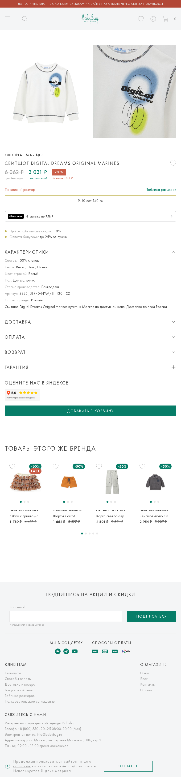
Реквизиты (13, 672)
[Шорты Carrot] (69, 482)
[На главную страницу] (90, 18)
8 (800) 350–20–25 (35, 728)
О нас (145, 672)
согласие (22, 766)
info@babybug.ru (49, 734)
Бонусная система (19, 689)
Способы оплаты (18, 678)
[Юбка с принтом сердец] (25, 482)
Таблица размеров (161, 189)
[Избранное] (141, 19)
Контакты (147, 684)
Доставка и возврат (21, 684)
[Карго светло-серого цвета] (112, 482)
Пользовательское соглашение (30, 701)
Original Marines (24, 155)
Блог (144, 678)
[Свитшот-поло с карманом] (156, 482)
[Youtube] (75, 651)
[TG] (66, 651)
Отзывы (146, 689)
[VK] (58, 651)
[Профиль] (153, 19)
